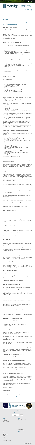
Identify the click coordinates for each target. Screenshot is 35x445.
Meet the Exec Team (5, 434)
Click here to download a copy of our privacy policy (10, 396)
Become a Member (20, 429)
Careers (4, 436)
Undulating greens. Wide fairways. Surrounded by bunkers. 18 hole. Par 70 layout (15, 1)
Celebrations (20, 425)
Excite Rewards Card (21, 430)
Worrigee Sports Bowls (6, 421)
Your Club (4, 432)
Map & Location (30, 10)
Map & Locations (20, 433)
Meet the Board (5, 433)
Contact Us (19, 432)
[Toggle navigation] (3, 17)
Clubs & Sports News (5, 420)
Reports (4, 435)
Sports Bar (4, 425)
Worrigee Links (5, 419)
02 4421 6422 (29, 9)
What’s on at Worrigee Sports (22, 419)
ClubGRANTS (4, 437)
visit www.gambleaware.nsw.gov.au (28, 443)
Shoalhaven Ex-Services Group (7, 440)
